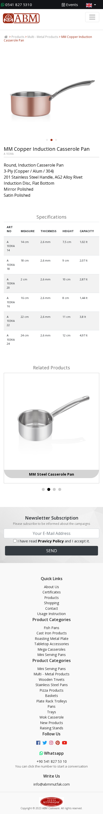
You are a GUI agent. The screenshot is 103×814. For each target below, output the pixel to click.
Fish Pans (51, 627)
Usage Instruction (51, 613)
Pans (52, 706)
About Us (51, 586)
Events (71, 4)
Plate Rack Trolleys (51, 701)
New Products (51, 722)
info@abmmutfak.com (52, 784)
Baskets (51, 695)
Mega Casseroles (52, 649)
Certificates (51, 592)
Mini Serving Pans (51, 654)
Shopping (51, 602)
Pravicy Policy (51, 540)
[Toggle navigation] (92, 17)
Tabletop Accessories (51, 643)
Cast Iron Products (51, 633)
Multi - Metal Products (43, 37)
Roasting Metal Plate (51, 638)
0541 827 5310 (18, 4)
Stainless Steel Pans (52, 684)
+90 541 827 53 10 (51, 761)
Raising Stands (51, 728)
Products (18, 37)
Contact (51, 608)
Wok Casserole (52, 717)
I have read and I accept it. (54, 540)
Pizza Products (52, 690)
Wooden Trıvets (51, 679)
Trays (51, 711)
